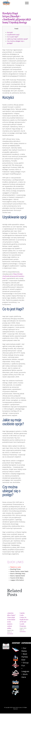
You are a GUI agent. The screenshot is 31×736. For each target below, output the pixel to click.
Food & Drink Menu (16, 578)
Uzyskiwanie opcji (13, 34)
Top (29, 733)
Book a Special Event (17, 576)
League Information (17, 580)
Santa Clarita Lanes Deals (19, 571)
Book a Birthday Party (17, 573)
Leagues (25, 671)
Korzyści (10, 32)
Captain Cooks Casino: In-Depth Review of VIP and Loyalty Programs (24, 619)
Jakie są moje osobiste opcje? (17, 39)
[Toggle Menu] (26, 3)
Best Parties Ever (24, 657)
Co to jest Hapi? (12, 37)
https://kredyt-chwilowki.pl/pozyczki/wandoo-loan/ (13, 276)
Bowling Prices (15, 569)
